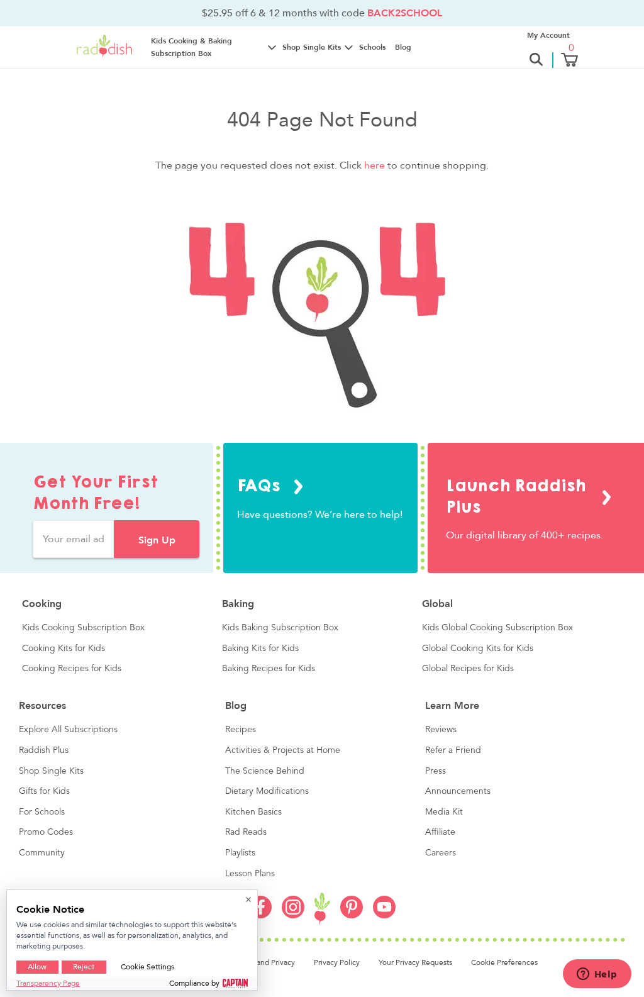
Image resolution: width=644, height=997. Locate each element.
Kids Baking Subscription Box (280, 627)
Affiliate (440, 832)
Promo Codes (46, 832)
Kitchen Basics (253, 812)
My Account (548, 35)
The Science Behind (264, 771)
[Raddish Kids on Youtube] (384, 915)
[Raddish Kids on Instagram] (293, 915)
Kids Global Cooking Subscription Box (497, 627)
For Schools (42, 812)
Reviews (441, 729)
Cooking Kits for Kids (63, 648)
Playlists (240, 853)
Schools (372, 47)
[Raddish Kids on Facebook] (260, 915)
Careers (440, 853)
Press (435, 771)
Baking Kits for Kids (260, 648)
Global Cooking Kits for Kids (477, 648)
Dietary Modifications (267, 791)
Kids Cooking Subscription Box (83, 627)
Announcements (458, 791)
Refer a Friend (453, 750)
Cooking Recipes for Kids (71, 668)
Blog (403, 47)
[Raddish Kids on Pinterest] (351, 915)
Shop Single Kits (51, 771)
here (374, 165)
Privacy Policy (337, 962)
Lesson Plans (250, 873)
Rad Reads (246, 832)
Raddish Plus (44, 750)
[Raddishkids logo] (322, 909)
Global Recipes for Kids (468, 668)
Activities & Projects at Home (282, 750)
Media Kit (444, 812)
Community (42, 853)
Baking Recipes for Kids (268, 668)
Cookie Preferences (504, 962)
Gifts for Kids (44, 791)
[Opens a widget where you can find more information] (596, 975)
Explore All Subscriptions (68, 729)
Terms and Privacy (265, 962)
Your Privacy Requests (415, 962)
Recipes (240, 729)
